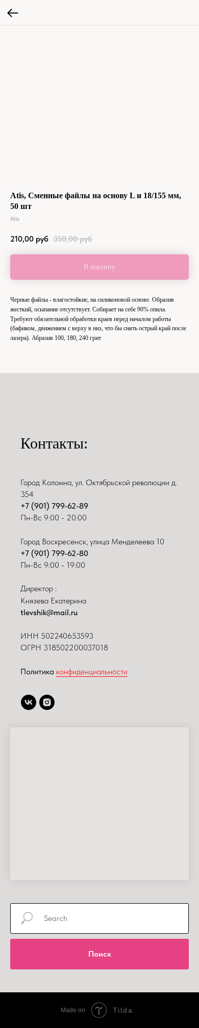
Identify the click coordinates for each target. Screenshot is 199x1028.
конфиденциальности (92, 671)
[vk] (28, 702)
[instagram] (47, 702)
